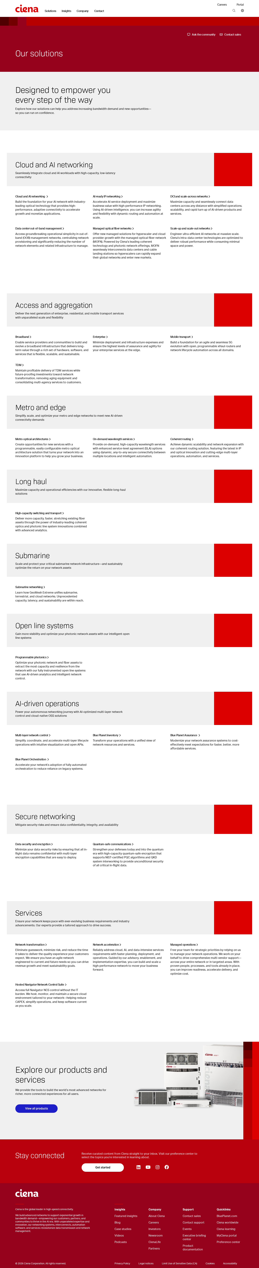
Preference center (228, 1242)
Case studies (123, 1229)
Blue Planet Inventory (105, 735)
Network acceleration (106, 944)
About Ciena (157, 1216)
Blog (118, 1222)
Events (187, 1229)
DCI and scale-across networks (189, 196)
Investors (155, 1229)
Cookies (210, 1263)
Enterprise (99, 337)
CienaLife (155, 1242)
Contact (99, 11)
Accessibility (230, 1263)
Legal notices (145, 1263)
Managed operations (183, 944)
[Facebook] (167, 1167)
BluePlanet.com (227, 1216)
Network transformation (29, 944)
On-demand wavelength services (112, 439)
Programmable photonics (30, 657)
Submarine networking (29, 587)
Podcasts (121, 1242)
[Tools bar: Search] (234, 10)
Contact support (193, 1222)
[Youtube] (148, 1167)
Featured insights (126, 1216)
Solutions (50, 11)
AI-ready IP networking (106, 196)
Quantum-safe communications (112, 844)
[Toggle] (140, 1210)
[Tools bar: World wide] (242, 10)
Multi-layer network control (31, 735)
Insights (66, 11)
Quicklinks (224, 1209)
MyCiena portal (227, 1235)
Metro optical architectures (31, 439)
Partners (154, 1248)
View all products (36, 1108)
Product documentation (193, 1247)
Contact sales (192, 1216)
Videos (119, 1235)
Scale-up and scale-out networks (190, 228)
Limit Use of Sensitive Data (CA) (179, 1263)
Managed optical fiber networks (112, 228)
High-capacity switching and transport (38, 513)
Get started (102, 1167)
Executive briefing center (194, 1237)
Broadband (22, 337)
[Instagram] (157, 1167)
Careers (222, 4)
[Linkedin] (138, 1167)
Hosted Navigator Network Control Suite (39, 984)
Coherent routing (180, 439)
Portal (240, 4)
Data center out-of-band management (38, 228)
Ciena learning (226, 1229)
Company (83, 11)
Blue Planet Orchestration (31, 759)
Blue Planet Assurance (184, 735)
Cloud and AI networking (30, 196)
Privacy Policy (122, 1263)
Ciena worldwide (227, 1222)
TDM (18, 365)
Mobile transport (180, 337)
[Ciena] (27, 7)
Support (188, 1209)
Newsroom (156, 1235)
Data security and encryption (32, 844)
